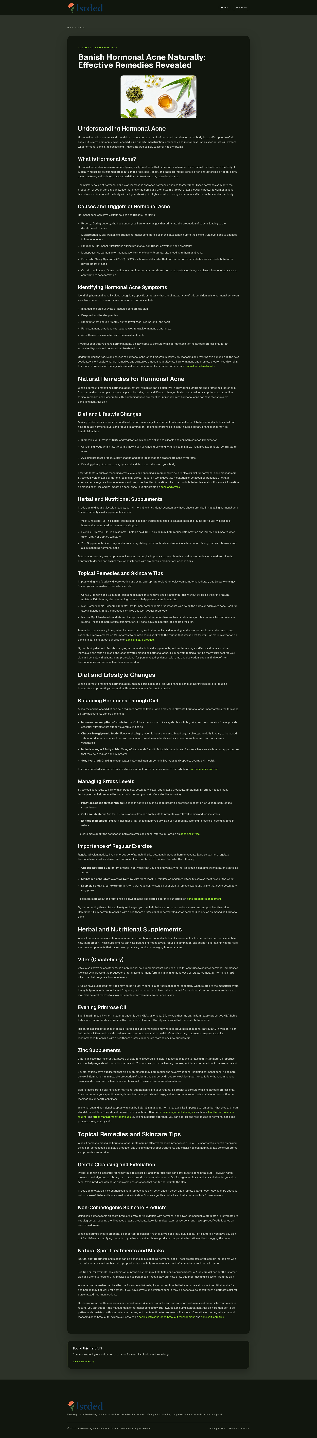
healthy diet (215, 1112)
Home (224, 7)
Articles (81, 27)
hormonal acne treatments (198, 366)
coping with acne (149, 1317)
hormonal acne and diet (204, 769)
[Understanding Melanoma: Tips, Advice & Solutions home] (85, 8)
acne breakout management (204, 899)
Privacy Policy (217, 1428)
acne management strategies (177, 1112)
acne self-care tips (212, 1317)
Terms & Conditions (239, 1428)
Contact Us (241, 7)
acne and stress (170, 487)
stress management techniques (112, 1117)
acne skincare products (140, 639)
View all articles (83, 1361)
